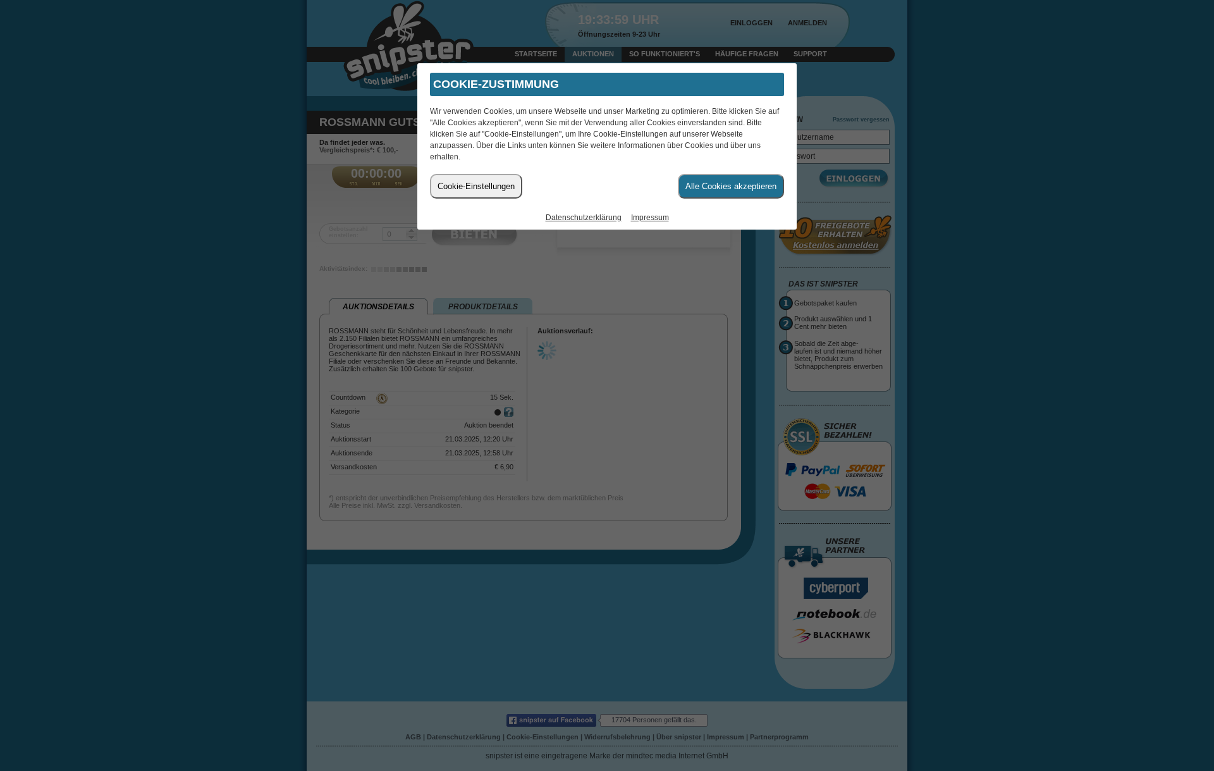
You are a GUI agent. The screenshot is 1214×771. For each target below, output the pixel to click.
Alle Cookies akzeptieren (730, 186)
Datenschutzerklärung (584, 217)
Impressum (650, 217)
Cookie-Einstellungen (476, 186)
